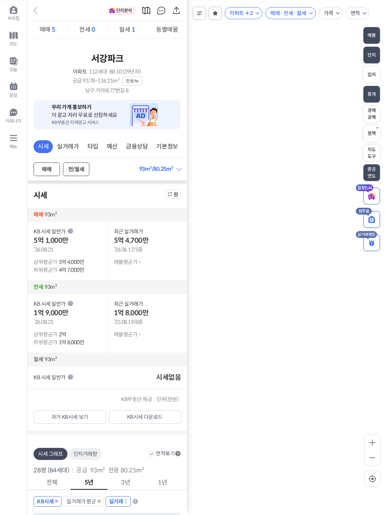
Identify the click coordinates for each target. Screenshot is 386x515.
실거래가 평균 (81, 501)
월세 (127, 30)
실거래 (116, 501)
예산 (112, 146)
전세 (87, 30)
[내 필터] (215, 13)
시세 (43, 146)
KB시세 (45, 501)
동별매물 (167, 30)
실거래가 (68, 146)
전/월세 (76, 169)
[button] (160, 169)
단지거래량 (85, 454)
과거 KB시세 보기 (69, 417)
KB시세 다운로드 (145, 417)
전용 (130, 81)
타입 (92, 146)
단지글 (161, 10)
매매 (47, 30)
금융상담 (137, 146)
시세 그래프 (50, 454)
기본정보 (167, 146)
